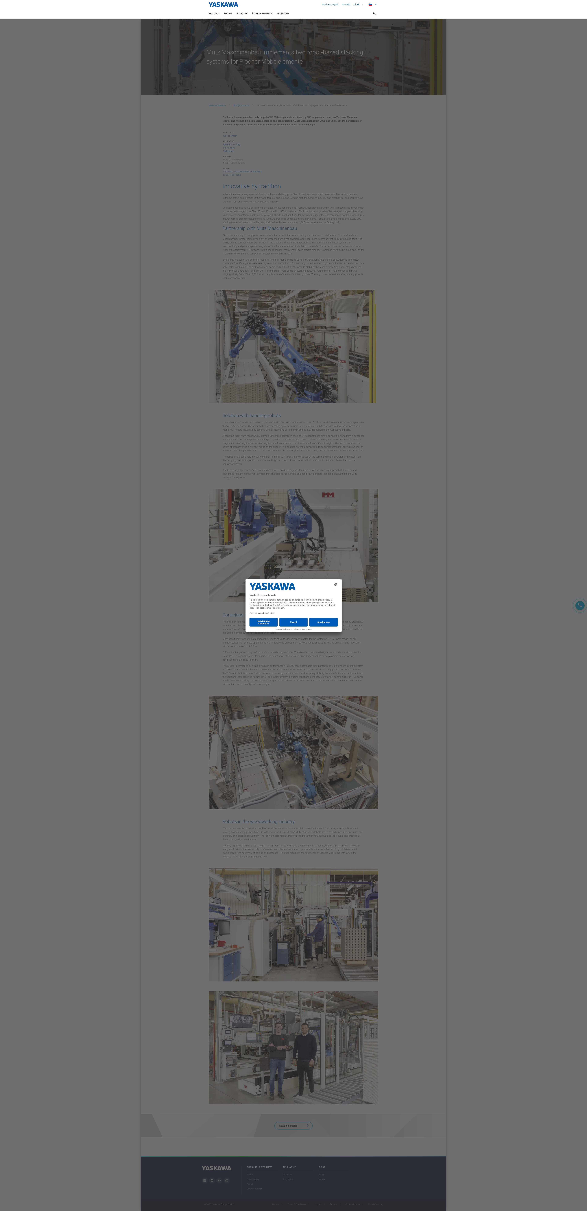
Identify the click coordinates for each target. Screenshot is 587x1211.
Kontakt (346, 4)
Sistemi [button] (228, 13)
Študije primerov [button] (262, 13)
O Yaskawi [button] (283, 13)
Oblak (356, 4)
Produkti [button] (214, 13)
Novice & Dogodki (330, 4)
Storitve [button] (242, 13)
